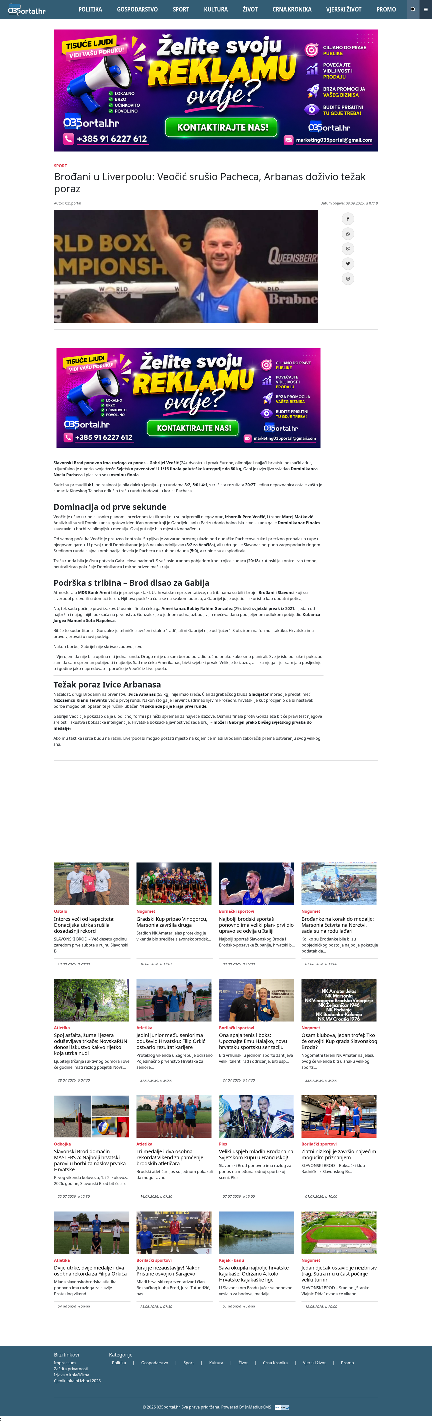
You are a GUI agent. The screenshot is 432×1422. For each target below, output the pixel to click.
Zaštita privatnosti (71, 1369)
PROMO (386, 9)
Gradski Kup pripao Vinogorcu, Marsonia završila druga (171, 922)
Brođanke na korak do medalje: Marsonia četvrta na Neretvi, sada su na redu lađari (338, 925)
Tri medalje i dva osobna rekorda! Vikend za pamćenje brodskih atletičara (169, 1157)
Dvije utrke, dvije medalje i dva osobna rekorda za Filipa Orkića (90, 1270)
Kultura (216, 1363)
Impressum (65, 1363)
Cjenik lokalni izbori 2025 (77, 1381)
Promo (347, 1363)
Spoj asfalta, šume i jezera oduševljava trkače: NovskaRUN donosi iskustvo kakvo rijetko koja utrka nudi (90, 1044)
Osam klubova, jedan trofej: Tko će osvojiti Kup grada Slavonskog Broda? (339, 1041)
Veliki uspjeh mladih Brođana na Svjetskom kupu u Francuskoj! (256, 1154)
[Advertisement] (353, 421)
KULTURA (216, 9)
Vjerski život (314, 1363)
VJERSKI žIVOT (344, 9)
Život (243, 1363)
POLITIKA (90, 9)
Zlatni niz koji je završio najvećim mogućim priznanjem (339, 1154)
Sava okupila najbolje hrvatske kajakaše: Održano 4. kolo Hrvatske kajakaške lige (254, 1273)
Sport (189, 1363)
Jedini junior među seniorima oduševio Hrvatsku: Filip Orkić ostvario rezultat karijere (170, 1041)
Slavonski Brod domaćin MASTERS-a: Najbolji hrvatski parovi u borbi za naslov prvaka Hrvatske (90, 1160)
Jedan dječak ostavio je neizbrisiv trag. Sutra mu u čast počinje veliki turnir (339, 1273)
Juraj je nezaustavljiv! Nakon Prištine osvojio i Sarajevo (168, 1270)
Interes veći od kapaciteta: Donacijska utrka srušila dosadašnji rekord (84, 925)
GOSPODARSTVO (137, 9)
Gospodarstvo (154, 1363)
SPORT (181, 9)
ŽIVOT (250, 9)
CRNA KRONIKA (291, 9)
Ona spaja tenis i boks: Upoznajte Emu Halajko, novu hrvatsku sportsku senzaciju (253, 1041)
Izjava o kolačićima (71, 1375)
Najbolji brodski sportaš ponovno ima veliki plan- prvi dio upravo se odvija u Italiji (256, 925)
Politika (119, 1363)
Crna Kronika (275, 1363)
